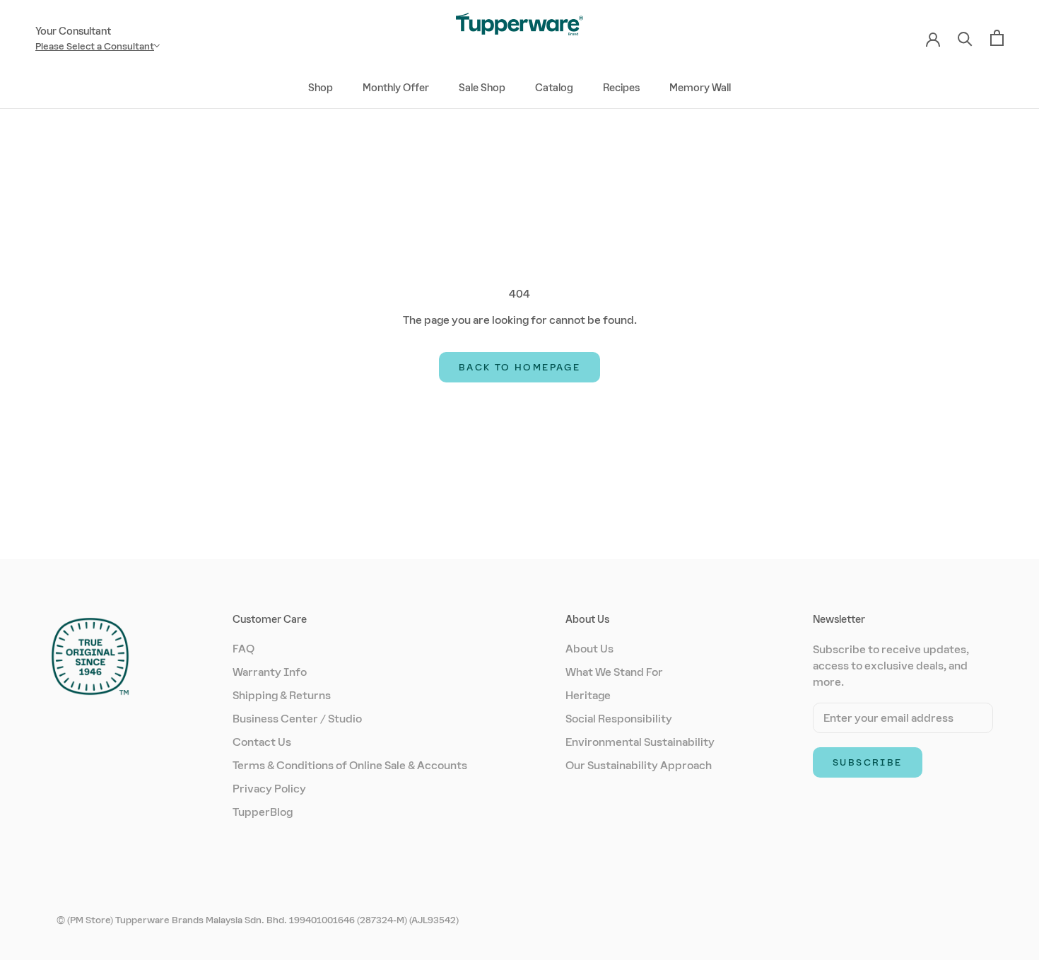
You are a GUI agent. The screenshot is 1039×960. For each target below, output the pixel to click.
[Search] (965, 37)
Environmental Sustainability (640, 742)
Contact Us (262, 742)
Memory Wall (700, 87)
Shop (320, 87)
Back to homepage (519, 367)
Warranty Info (270, 672)
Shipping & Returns (282, 695)
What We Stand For (614, 672)
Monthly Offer (396, 87)
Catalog (554, 87)
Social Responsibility (618, 719)
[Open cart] (997, 38)
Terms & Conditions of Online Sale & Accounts (350, 765)
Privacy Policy (269, 789)
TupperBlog (263, 812)
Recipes (621, 87)
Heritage (588, 695)
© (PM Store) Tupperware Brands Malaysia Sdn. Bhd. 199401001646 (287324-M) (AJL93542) (258, 920)
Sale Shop (482, 87)
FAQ (243, 649)
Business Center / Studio (297, 719)
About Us (589, 649)
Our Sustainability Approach (638, 765)
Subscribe (868, 762)
